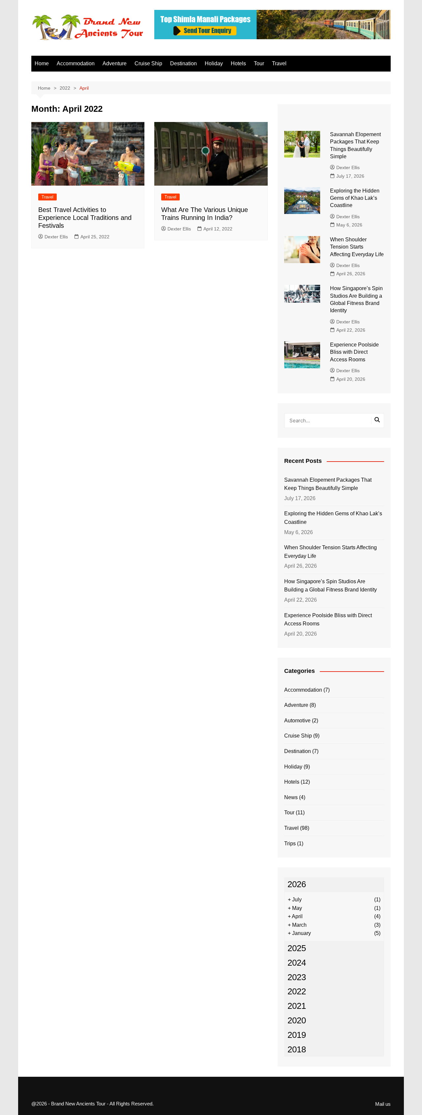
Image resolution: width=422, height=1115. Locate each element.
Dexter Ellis (56, 236)
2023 (296, 977)
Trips (290, 843)
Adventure (115, 63)
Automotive (297, 720)
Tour (259, 63)
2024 (296, 963)
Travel (279, 63)
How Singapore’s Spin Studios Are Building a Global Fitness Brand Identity (330, 586)
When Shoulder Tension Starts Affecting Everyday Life (357, 247)
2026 (296, 884)
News (291, 797)
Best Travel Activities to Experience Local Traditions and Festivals (85, 217)
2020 (296, 1020)
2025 (296, 948)
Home (42, 63)
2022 (296, 991)
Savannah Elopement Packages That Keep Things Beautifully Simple (328, 484)
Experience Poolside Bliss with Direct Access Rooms (354, 352)
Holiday (214, 63)
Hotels (238, 63)
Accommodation (76, 63)
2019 (296, 1035)
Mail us (383, 1104)
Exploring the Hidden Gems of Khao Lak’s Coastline (354, 198)
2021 (296, 1006)
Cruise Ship (148, 63)
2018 (296, 1049)
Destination (183, 63)
